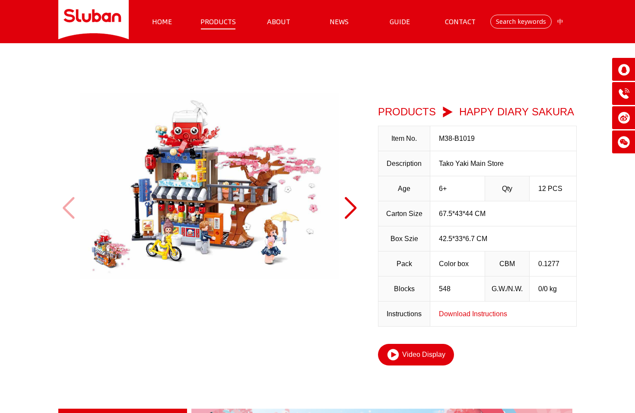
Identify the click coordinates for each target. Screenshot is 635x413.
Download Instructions (473, 314)
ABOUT (278, 21)
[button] (350, 207)
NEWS (339, 21)
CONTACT (460, 21)
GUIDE (400, 21)
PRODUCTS (218, 21)
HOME (162, 21)
